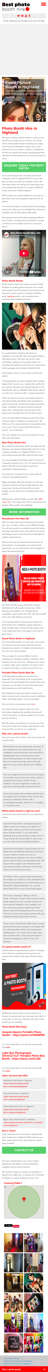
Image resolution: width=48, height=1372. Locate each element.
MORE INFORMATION (24, 512)
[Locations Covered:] (3, 4)
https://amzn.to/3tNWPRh (29, 1035)
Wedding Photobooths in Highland (18, 1361)
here (33, 704)
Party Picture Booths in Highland (17, 1364)
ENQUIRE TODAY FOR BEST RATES (24, 167)
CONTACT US (24, 1150)
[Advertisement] (24, 50)
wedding (10, 296)
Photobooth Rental (11, 1358)
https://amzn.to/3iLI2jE (26, 1058)
